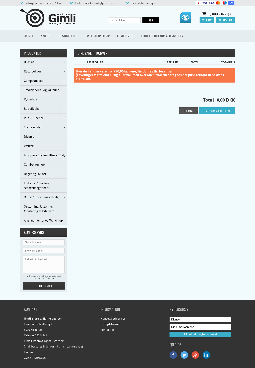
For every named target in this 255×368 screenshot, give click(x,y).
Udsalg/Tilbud (68, 36)
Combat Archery (35, 164)
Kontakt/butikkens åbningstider (162, 36)
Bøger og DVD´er (35, 174)
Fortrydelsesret (110, 324)
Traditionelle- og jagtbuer (41, 90)
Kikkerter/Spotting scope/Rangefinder (36, 185)
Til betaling (225, 20)
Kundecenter (125, 36)
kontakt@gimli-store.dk (48, 340)
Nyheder (46, 36)
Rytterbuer (31, 99)
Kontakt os (107, 329)
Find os (28, 352)
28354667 (41, 335)
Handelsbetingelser (97, 36)
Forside (28, 36)
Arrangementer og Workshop (43, 220)
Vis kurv (207, 20)
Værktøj (29, 146)
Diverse (29, 136)
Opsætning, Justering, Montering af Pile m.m (39, 209)
